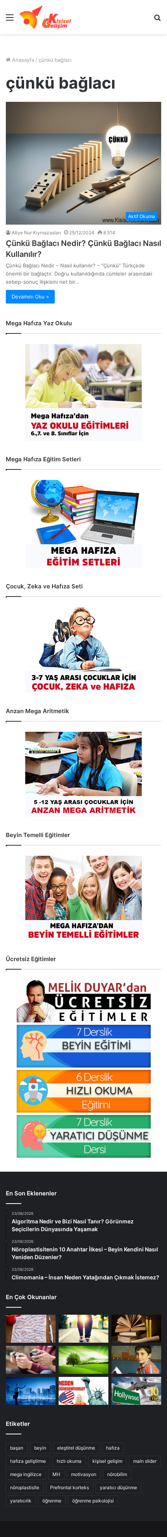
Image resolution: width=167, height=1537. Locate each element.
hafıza (113, 1448)
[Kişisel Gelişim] (45, 17)
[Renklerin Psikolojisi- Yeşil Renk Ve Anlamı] (83, 1360)
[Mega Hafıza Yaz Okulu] (83, 392)
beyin (40, 1448)
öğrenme (51, 1501)
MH (56, 1474)
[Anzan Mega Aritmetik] (83, 774)
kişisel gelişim (107, 1461)
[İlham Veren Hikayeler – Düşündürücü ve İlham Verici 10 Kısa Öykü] (136, 1329)
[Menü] (10, 20)
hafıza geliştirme (28, 1461)
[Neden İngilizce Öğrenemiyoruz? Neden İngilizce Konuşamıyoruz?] (83, 1391)
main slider (145, 1461)
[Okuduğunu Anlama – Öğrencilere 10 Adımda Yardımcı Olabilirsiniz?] (136, 1360)
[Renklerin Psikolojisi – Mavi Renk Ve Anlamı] (31, 1391)
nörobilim (117, 1474)
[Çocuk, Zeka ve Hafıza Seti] (83, 650)
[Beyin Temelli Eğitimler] (83, 898)
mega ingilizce (26, 1474)
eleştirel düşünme (76, 1448)
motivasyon (83, 1474)
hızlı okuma (69, 1461)
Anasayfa (22, 60)
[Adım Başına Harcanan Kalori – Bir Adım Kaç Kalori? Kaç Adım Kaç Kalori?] (83, 1329)
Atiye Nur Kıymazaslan (36, 233)
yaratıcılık (20, 1501)
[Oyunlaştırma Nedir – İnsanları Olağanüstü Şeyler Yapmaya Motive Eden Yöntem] (31, 1360)
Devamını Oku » (30, 296)
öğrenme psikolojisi (93, 1501)
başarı (16, 1448)
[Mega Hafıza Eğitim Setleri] (83, 524)
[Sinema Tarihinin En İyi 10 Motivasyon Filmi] (136, 1391)
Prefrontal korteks (69, 1487)
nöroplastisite (24, 1487)
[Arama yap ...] (157, 20)
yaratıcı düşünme (118, 1487)
